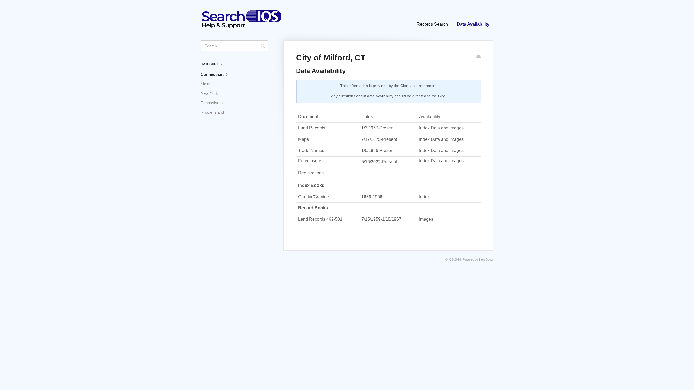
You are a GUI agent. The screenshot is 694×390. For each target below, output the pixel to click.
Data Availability (473, 24)
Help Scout (486, 259)
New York (209, 93)
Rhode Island (212, 112)
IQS (451, 259)
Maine (206, 84)
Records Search (432, 24)
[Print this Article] (478, 58)
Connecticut (213, 74)
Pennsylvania (212, 102)
